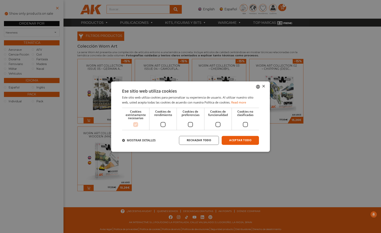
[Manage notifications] (373, 214)
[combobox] (258, 87)
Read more (238, 102)
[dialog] (190, 116)
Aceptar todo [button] (240, 140)
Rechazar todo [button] (199, 140)
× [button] (263, 86)
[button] (139, 140)
